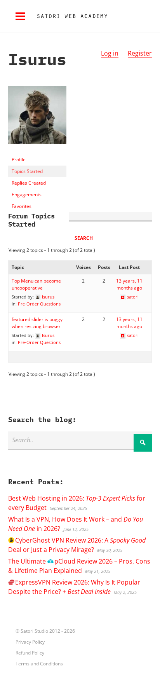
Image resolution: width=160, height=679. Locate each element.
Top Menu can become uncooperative (36, 284)
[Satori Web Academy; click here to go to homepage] (69, 16)
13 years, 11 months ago (129, 284)
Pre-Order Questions (39, 304)
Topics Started (27, 171)
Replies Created (29, 183)
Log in (109, 53)
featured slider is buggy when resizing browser (37, 323)
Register (140, 53)
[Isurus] (37, 150)
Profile (19, 159)
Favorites (21, 206)
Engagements (27, 194)
